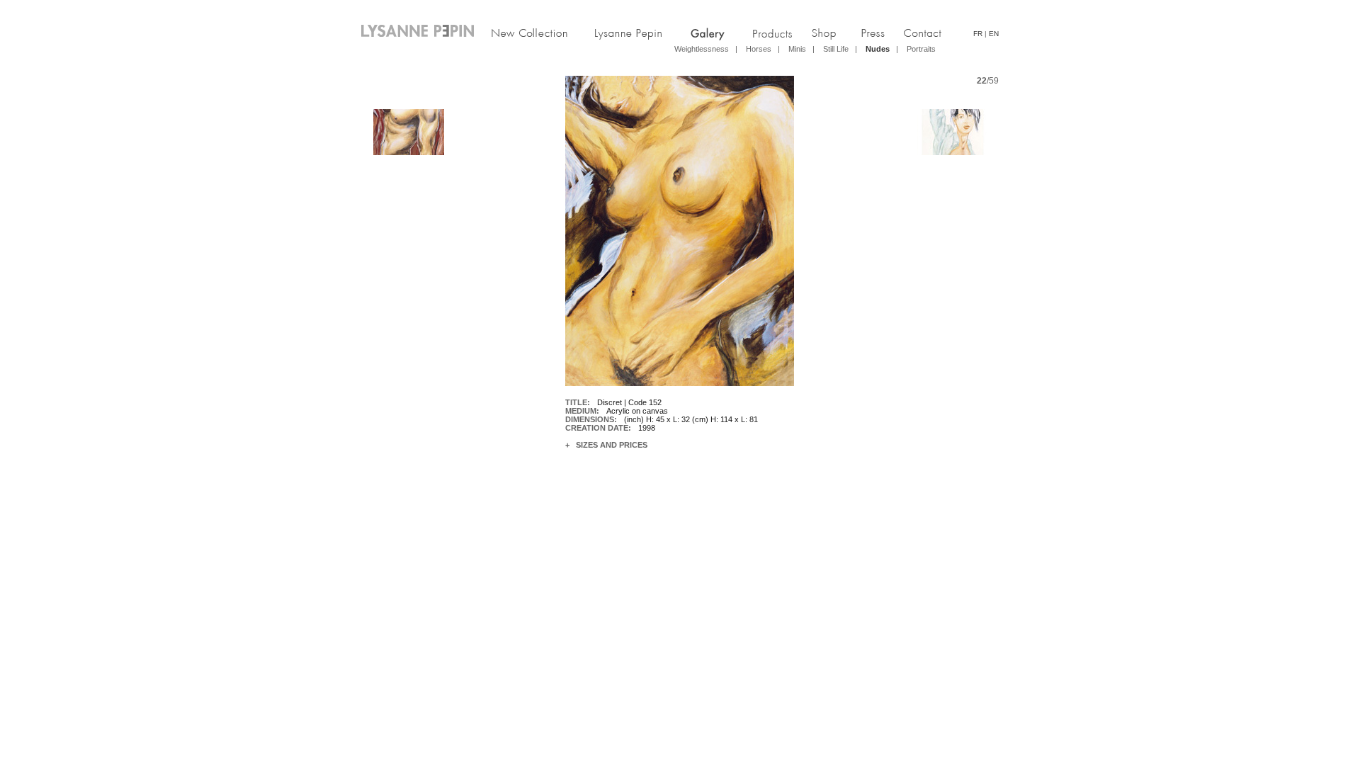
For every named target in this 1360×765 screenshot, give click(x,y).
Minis (797, 49)
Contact (931, 32)
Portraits (921, 49)
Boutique (823, 32)
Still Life (836, 49)
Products (768, 32)
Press (879, 32)
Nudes (878, 49)
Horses (758, 49)
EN (994, 34)
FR (977, 34)
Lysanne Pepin (633, 32)
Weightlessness (701, 49)
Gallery (702, 32)
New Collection (536, 32)
